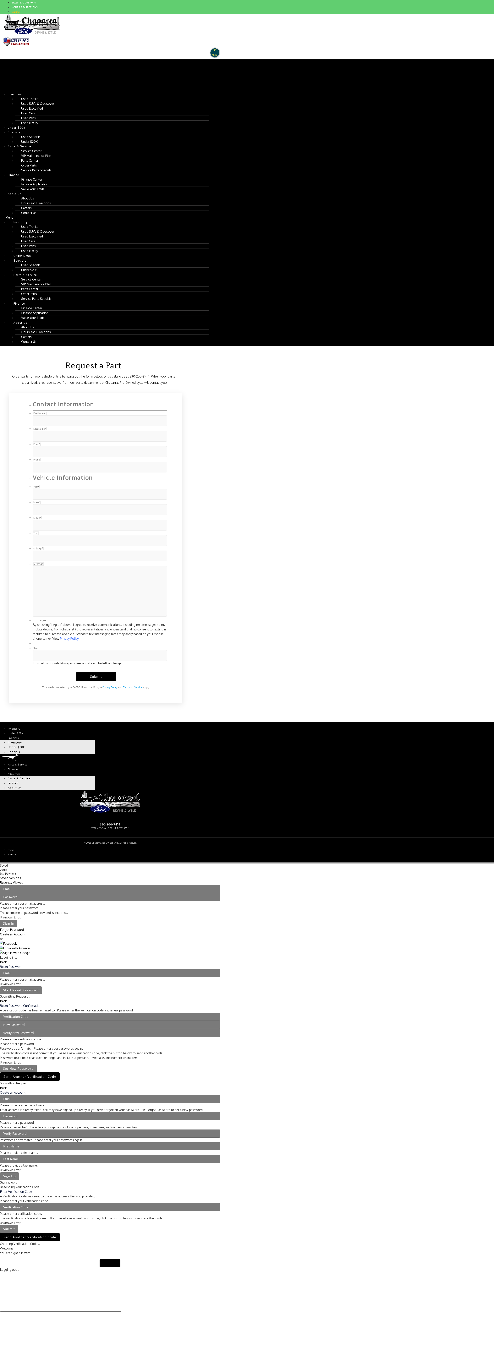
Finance (13, 175)
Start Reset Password (21, 990)
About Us (14, 193)
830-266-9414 (139, 376)
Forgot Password (12, 930)
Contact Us (28, 213)
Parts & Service (18, 764)
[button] (104, 217)
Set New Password (18, 1068)
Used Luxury (29, 123)
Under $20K (29, 142)
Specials (14, 132)
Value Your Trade (33, 189)
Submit (9, 1229)
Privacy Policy (69, 638)
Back (3, 962)
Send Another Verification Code (29, 1077)
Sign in (8, 923)
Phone (36, 648)
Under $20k (15, 733)
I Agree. (43, 620)
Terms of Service (133, 687)
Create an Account (12, 934)
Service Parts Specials (36, 170)
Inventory (15, 94)
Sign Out (110, 1263)
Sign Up (9, 1176)
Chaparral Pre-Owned (110, 818)
